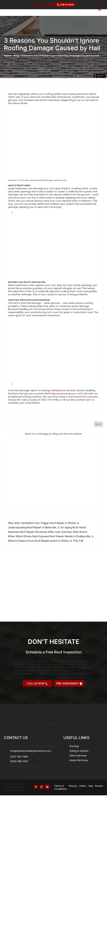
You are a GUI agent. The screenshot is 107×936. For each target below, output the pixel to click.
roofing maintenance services (58, 390)
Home (7, 55)
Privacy (73, 786)
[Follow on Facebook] (36, 787)
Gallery (83, 785)
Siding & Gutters (79, 750)
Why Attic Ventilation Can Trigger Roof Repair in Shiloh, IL (43, 523)
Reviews (99, 785)
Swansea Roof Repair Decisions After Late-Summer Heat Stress (47, 531)
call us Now (35, 683)
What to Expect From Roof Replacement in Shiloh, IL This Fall (45, 540)
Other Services (78, 755)
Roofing (74, 746)
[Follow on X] (41, 787)
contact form (83, 399)
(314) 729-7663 (19, 756)
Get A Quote (40, 4)
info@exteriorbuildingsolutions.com (30, 750)
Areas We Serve (79, 760)
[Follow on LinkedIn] (47, 787)
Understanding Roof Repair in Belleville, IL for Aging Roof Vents (47, 527)
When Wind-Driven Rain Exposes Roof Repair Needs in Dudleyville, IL (51, 536)
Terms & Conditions (60, 787)
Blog (16, 55)
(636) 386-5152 (19, 761)
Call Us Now (67, 4)
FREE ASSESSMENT (67, 683)
